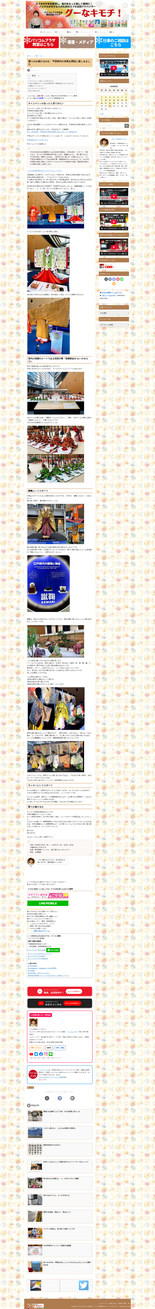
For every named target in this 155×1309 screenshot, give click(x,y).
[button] (72, 1098)
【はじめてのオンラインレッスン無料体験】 (53, 1077)
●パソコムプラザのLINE (36, 950)
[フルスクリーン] (126, 74)
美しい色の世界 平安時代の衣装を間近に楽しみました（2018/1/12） (52, 132)
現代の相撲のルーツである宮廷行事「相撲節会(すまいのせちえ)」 (52, 83)
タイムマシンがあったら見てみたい (42, 81)
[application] (114, 67)
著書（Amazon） (36, 1048)
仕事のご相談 (59, 1048)
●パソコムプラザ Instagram (38, 958)
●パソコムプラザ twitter (36, 956)
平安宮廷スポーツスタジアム (37, 140)
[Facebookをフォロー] (110, 279)
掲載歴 (49, 1048)
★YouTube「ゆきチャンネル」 (39, 973)
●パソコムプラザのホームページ (40, 954)
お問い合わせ (113, 1303)
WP (129, 1303)
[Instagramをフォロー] (114, 279)
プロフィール (103, 1303)
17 (106, 103)
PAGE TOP (150, 1268)
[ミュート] (123, 74)
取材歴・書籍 (122, 1303)
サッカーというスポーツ (38, 88)
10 (106, 100)
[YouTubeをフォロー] (118, 279)
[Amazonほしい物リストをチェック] (114, 283)
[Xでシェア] (47, 1098)
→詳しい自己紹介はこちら (118, 139)
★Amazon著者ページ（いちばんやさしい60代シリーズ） (49, 975)
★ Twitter (31, 971)
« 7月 (102, 114)
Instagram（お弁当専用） (48, 968)
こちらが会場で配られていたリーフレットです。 (45, 171)
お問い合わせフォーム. (41, 931)
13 (118, 100)
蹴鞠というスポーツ (36, 86)
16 (102, 103)
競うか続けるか (35, 91)
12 (114, 100)
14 (122, 100)
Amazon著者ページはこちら (111, 292)
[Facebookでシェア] (59, 1098)
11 (110, 100)
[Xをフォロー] (106, 279)
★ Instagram (32, 968)
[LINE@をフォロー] (122, 279)
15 (126, 100)
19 (114, 103)
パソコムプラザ (72, 1032)
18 (110, 103)
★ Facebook (32, 966)
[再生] (102, 74)
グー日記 (31, 1087)
